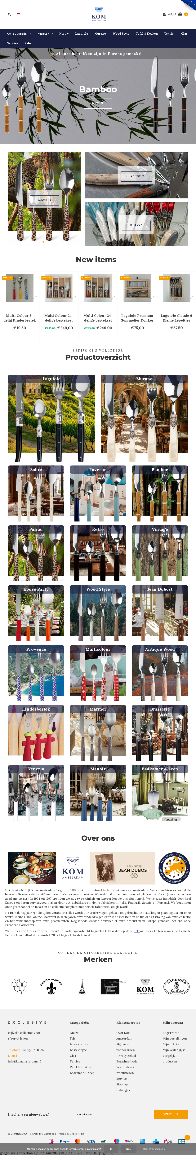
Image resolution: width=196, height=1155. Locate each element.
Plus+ (83, 1133)
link (137, 931)
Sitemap (122, 1084)
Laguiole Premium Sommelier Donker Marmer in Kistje (98, 318)
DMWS (73, 1133)
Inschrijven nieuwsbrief (28, 1114)
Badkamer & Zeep (82, 1073)
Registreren (171, 1033)
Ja (111, 1149)
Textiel (169, 33)
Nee (128, 1149)
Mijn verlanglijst (174, 1050)
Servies (12, 43)
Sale (28, 43)
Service (121, 1078)
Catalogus (123, 1090)
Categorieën (17, 33)
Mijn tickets (171, 1044)
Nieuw (64, 33)
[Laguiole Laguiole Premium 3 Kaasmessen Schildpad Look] (176, 288)
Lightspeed (49, 1133)
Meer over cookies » (154, 1149)
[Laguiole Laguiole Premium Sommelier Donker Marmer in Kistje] (98, 288)
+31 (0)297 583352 (33, 1050)
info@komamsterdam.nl (24, 1061)
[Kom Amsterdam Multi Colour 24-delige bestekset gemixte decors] (19, 288)
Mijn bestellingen (175, 1038)
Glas (184, 33)
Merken (44, 33)
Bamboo (44, 200)
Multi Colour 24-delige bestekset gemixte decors (19, 318)
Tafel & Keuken (147, 33)
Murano (100, 33)
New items (96, 259)
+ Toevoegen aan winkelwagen (21, 336)
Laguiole (81, 33)
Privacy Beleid (126, 1056)
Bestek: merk (79, 1044)
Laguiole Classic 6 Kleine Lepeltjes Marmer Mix (137, 318)
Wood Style (121, 33)
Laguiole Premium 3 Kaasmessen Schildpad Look (177, 318)
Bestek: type (78, 1050)
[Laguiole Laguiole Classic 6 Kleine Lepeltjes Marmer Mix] (137, 288)
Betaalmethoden (127, 1061)
